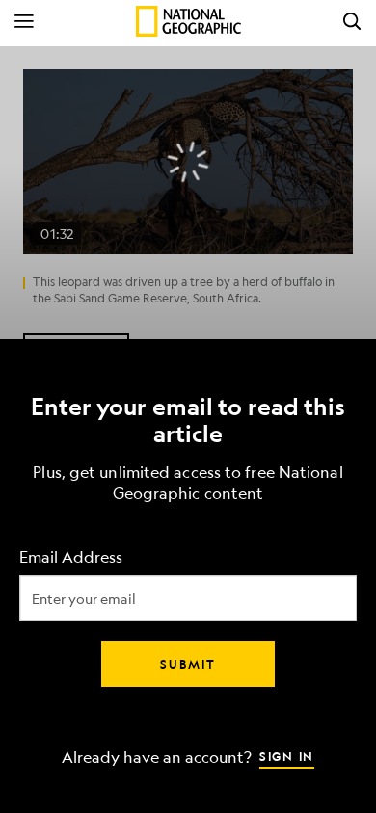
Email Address (70, 557)
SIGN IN (286, 756)
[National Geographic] (188, 21)
